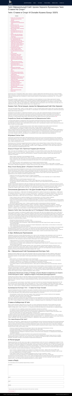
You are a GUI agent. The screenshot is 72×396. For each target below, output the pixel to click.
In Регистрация (14, 53)
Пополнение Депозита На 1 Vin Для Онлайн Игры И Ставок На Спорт (17, 32)
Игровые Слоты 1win (15, 24)
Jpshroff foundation (27, 2)
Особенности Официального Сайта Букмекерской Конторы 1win (17, 59)
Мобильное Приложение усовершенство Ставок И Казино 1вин (17, 68)
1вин (56, 116)
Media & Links (55, 2)
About (34, 2)
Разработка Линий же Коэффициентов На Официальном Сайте (17, 22)
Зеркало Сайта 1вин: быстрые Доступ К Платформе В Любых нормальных (17, 35)
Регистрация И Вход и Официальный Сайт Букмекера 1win (17, 65)
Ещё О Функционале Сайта (16, 89)
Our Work (40, 2)
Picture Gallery (47, 2)
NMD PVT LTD (66, 394)
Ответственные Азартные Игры (17, 72)
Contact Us (62, 2)
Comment (10, 364)
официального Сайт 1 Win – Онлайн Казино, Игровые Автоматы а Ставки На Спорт (16, 55)
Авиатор (12, 70)
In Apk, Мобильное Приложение (17, 37)
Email (9, 381)
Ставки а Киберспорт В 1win (16, 49)
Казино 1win (13, 90)
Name (9, 377)
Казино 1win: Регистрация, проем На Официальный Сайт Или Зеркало (17, 19)
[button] (35, 3)
